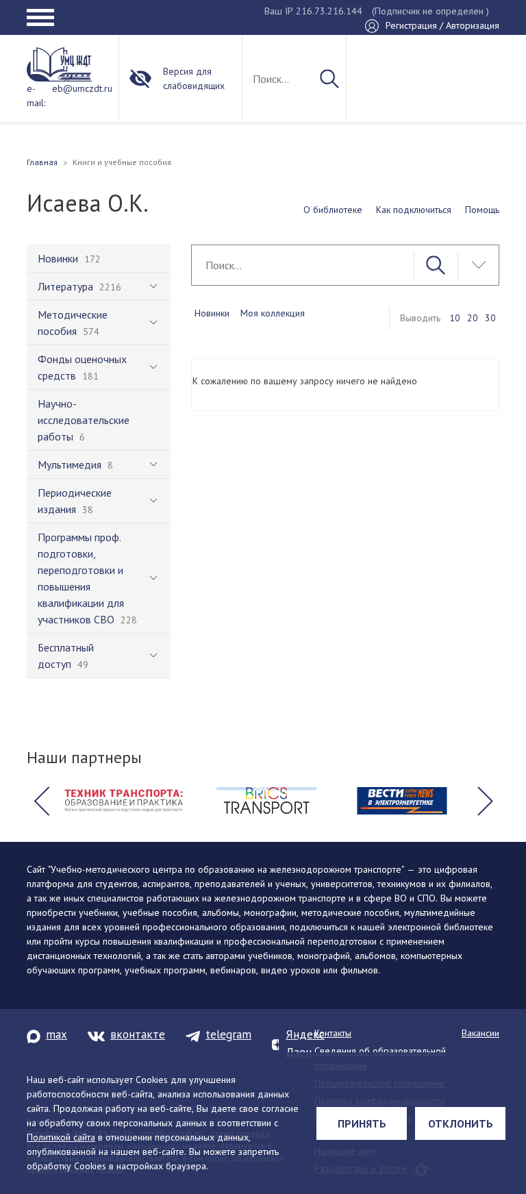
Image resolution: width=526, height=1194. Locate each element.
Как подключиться (413, 209)
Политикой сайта (61, 1137)
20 (472, 318)
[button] (41, 800)
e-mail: (36, 95)
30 (490, 318)
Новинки (212, 313)
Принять (362, 1123)
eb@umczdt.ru (82, 88)
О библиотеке (332, 209)
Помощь (482, 209)
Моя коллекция (272, 313)
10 (454, 318)
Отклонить (460, 1123)
